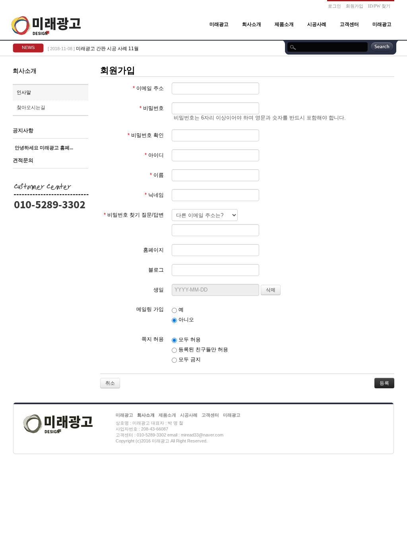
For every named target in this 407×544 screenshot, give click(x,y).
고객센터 (349, 24)
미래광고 (219, 24)
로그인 (334, 6)
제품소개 (284, 24)
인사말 (24, 92)
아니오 (185, 320)
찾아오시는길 (31, 107)
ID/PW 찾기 (379, 6)
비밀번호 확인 (146, 135)
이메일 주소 (148, 88)
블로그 (156, 270)
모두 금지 (189, 359)
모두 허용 (189, 339)
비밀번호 (152, 108)
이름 (157, 175)
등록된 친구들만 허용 (202, 349)
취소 (110, 383)
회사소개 (251, 24)
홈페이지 (153, 250)
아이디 (154, 155)
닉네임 (154, 195)
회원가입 (354, 6)
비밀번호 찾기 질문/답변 (134, 215)
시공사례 (316, 24)
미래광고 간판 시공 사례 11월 (107, 48)
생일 (158, 290)
